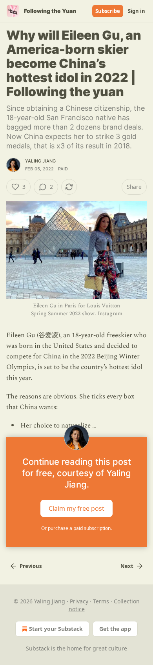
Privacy (79, 601)
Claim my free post (76, 508)
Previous (31, 566)
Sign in (136, 11)
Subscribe (107, 11)
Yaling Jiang (40, 161)
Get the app (115, 628)
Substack (37, 648)
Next (126, 566)
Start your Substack (56, 628)
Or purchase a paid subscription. (76, 528)
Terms (101, 601)
